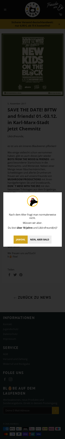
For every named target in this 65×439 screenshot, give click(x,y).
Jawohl (20, 239)
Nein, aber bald (39, 239)
